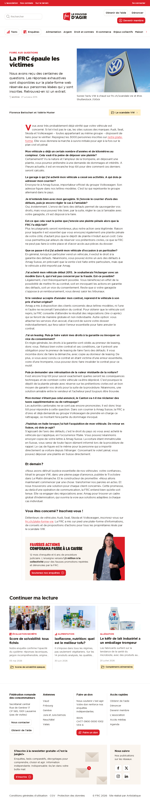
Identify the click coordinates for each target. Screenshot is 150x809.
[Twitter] (126, 768)
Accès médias (118, 719)
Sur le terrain (41, 3)
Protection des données (71, 795)
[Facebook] (118, 768)
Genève (47, 710)
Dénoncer (115, 705)
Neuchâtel (48, 719)
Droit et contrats (84, 32)
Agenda (114, 724)
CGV (52, 795)
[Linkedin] (126, 776)
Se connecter (138, 3)
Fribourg (48, 705)
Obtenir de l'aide (119, 701)
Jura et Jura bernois (54, 715)
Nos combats (26, 3)
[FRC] (75, 16)
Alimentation (53, 32)
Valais (46, 724)
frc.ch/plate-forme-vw (39, 521)
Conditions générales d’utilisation (28, 795)
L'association (11, 3)
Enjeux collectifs (123, 32)
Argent (67, 32)
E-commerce (103, 32)
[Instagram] (118, 776)
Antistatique (134, 795)
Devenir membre (119, 710)
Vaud (46, 701)
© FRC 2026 (100, 795)
